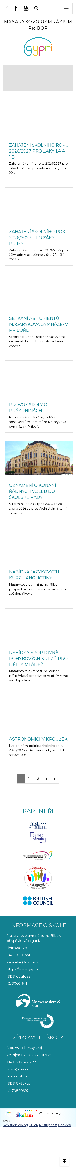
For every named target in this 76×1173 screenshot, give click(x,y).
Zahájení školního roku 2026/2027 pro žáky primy (39, 237)
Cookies (64, 1125)
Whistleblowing (15, 1125)
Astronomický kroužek (38, 739)
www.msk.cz (17, 1076)
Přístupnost (48, 1125)
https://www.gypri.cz (24, 969)
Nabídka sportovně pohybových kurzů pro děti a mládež (38, 658)
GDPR (33, 1125)
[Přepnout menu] (66, 8)
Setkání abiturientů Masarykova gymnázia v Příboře (38, 324)
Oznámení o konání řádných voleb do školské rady (32, 491)
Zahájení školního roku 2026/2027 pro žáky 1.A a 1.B (39, 151)
